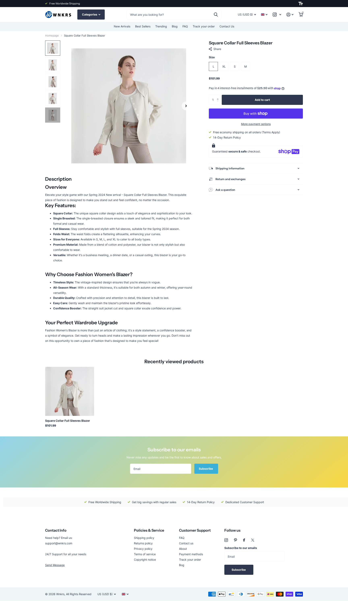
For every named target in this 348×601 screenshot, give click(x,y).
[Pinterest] (235, 540)
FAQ (185, 26)
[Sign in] (290, 14)
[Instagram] (226, 540)
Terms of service (145, 554)
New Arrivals (122, 26)
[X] (252, 540)
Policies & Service (149, 530)
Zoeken (215, 14)
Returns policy (143, 543)
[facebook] (244, 540)
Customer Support (195, 530)
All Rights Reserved (78, 594)
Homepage (52, 35)
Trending (161, 26)
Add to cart (262, 99)
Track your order (204, 26)
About (183, 548)
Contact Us (227, 26)
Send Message (55, 565)
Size (212, 57)
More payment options (256, 124)
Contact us (186, 543)
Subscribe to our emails (240, 548)
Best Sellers (142, 26)
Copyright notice (145, 559)
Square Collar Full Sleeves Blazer (67, 420)
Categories (90, 14)
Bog (181, 565)
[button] (218, 96)
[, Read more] (276, 14)
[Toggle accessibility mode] (300, 3)
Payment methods (191, 554)
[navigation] (52, 48)
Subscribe (206, 468)
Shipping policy (144, 537)
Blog (175, 26)
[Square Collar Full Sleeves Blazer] (69, 391)
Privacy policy (143, 548)
